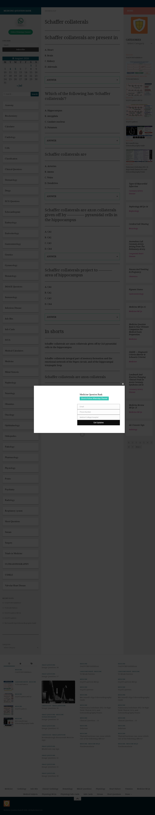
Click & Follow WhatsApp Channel (94, 398)
